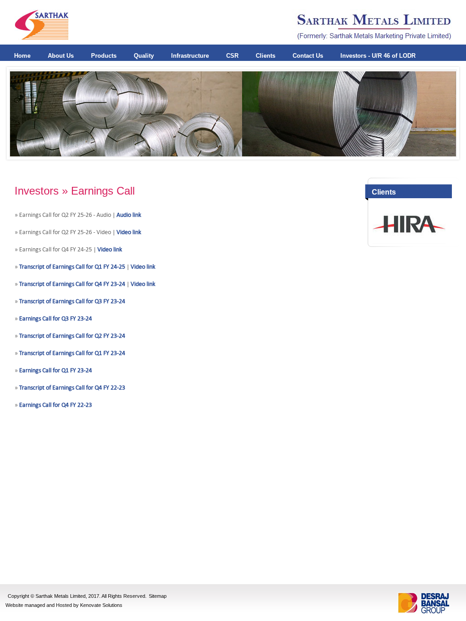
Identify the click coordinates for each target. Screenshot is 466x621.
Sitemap (158, 596)
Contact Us (308, 55)
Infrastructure (190, 55)
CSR (232, 55)
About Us (61, 55)
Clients (265, 55)
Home (22, 55)
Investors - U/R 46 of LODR (377, 55)
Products (103, 55)
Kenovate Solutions (101, 605)
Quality (144, 55)
